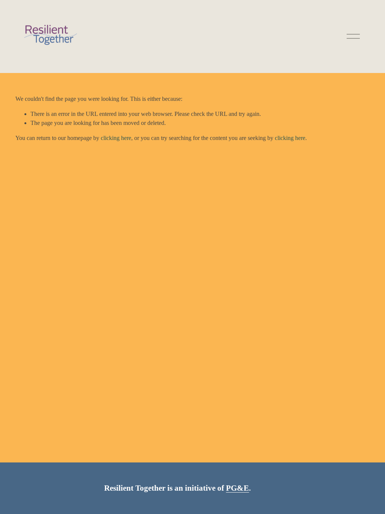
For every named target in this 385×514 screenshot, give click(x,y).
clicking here (116, 138)
